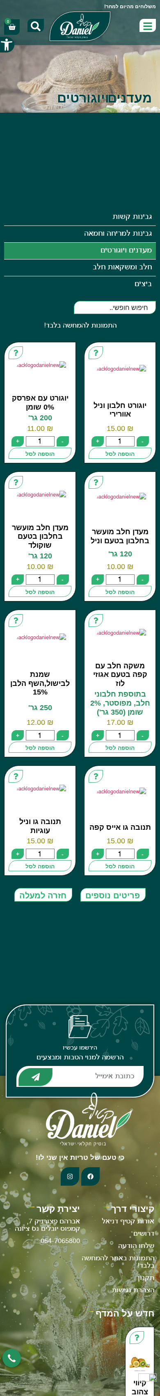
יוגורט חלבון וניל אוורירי (120, 410)
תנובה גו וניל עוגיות (40, 826)
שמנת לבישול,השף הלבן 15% (40, 683)
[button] (7, 44)
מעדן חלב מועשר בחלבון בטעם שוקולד (40, 536)
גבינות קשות (132, 217)
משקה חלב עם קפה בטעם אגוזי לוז (120, 675)
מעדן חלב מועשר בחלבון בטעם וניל (120, 536)
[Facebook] (90, 1176)
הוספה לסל (120, 454)
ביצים (143, 284)
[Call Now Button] (11, 1358)
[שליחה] (35, 1077)
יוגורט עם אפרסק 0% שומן (40, 402)
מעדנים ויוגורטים (126, 250)
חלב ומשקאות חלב (122, 267)
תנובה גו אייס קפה (120, 827)
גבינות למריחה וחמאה (118, 234)
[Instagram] (70, 1176)
